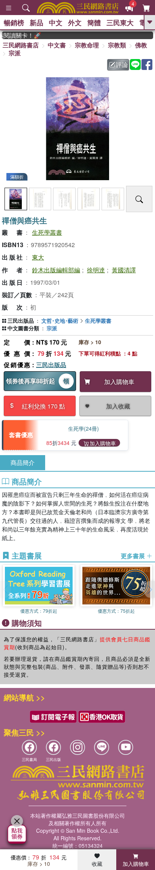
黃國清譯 (124, 270)
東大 (38, 257)
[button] (149, 589)
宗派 (15, 53)
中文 (55, 22)
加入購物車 (103, 442)
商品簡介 (23, 462)
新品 (36, 22)
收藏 (97, 863)
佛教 (141, 45)
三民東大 (120, 22)
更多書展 (133, 556)
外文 (75, 22)
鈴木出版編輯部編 (56, 270)
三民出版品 (51, 364)
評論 (122, 64)
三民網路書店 (21, 45)
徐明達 (96, 270)
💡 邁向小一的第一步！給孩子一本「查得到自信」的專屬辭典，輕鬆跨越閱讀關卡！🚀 (18, 35)
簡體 (94, 22)
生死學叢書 (47, 232)
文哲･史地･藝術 (59, 320)
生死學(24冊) (83, 428)
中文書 (57, 45)
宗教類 (117, 45)
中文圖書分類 (23, 328)
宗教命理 (87, 45)
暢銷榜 (14, 22)
